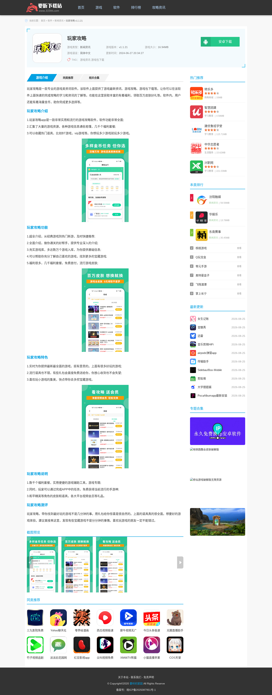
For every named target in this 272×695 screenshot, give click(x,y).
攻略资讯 (158, 7)
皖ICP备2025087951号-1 (141, 689)
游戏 (98, 7)
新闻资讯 (59, 20)
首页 (81, 7)
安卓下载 (225, 42)
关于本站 (123, 677)
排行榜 (136, 7)
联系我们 (136, 677)
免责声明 (149, 677)
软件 (116, 7)
